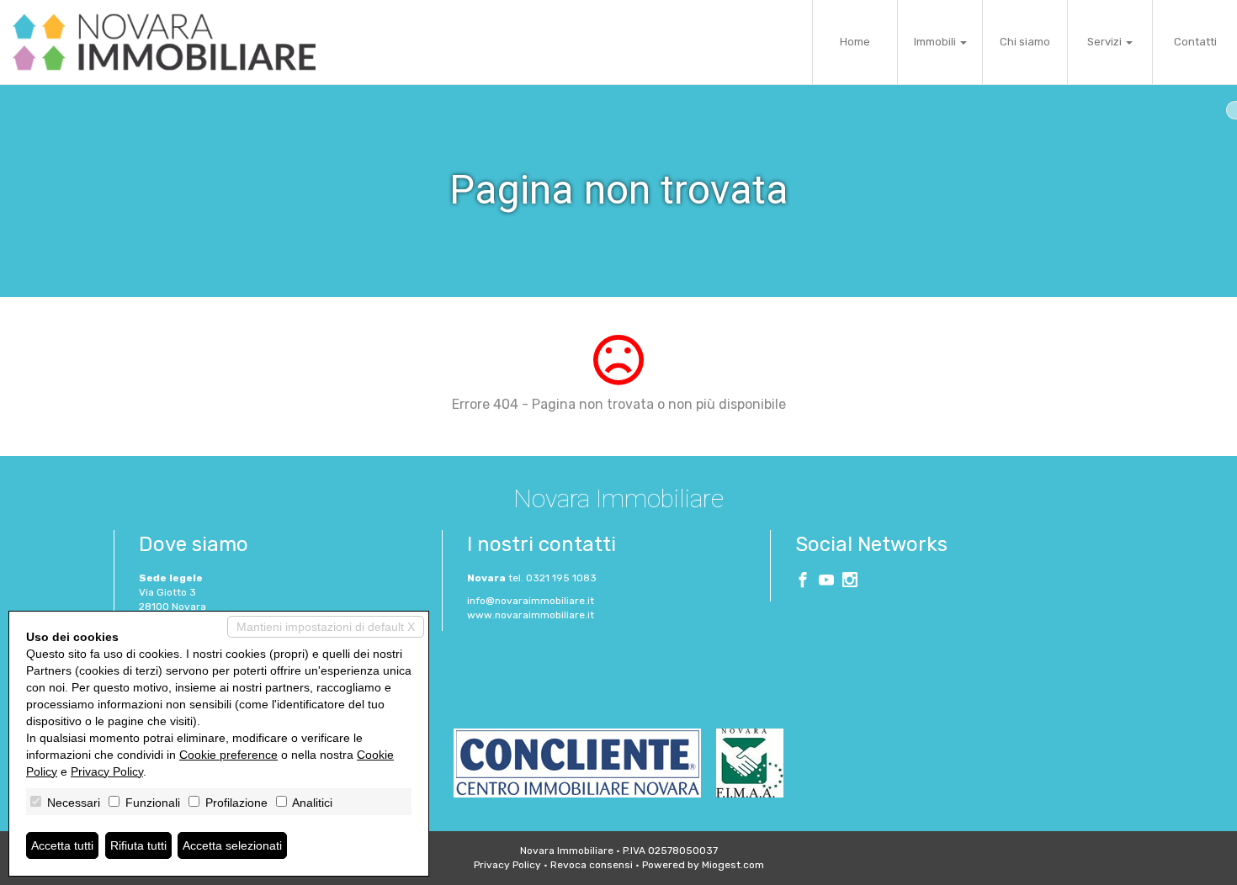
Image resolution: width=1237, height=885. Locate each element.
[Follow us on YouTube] (826, 582)
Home (855, 41)
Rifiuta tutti (138, 845)
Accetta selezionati (232, 845)
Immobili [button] (936, 41)
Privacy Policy (507, 865)
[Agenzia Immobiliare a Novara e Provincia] (164, 42)
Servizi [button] (1105, 41)
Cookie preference (228, 754)
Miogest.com (733, 865)
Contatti (1195, 41)
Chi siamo (1025, 41)
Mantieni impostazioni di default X (325, 626)
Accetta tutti (62, 845)
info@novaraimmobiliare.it (530, 601)
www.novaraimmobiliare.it (530, 615)
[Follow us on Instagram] (849, 582)
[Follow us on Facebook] (802, 582)
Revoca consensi (591, 865)
